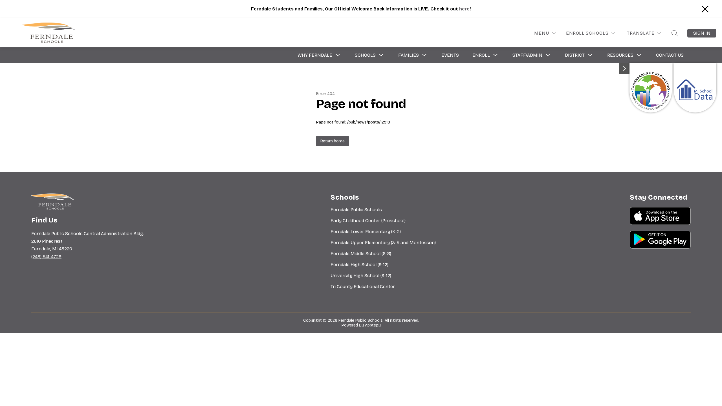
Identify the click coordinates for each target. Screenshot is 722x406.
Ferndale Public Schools (356, 209)
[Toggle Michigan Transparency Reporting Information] (624, 68)
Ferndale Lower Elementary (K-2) (366, 231)
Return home (332, 141)
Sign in (701, 33)
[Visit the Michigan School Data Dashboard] (695, 87)
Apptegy (373, 325)
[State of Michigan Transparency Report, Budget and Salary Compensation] (650, 87)
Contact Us (670, 55)
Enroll (575, 33)
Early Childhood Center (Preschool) (368, 220)
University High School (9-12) (361, 275)
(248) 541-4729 (46, 256)
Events (450, 55)
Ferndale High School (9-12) (359, 264)
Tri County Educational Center (363, 286)
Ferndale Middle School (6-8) (361, 253)
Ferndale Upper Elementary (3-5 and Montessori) (383, 242)
